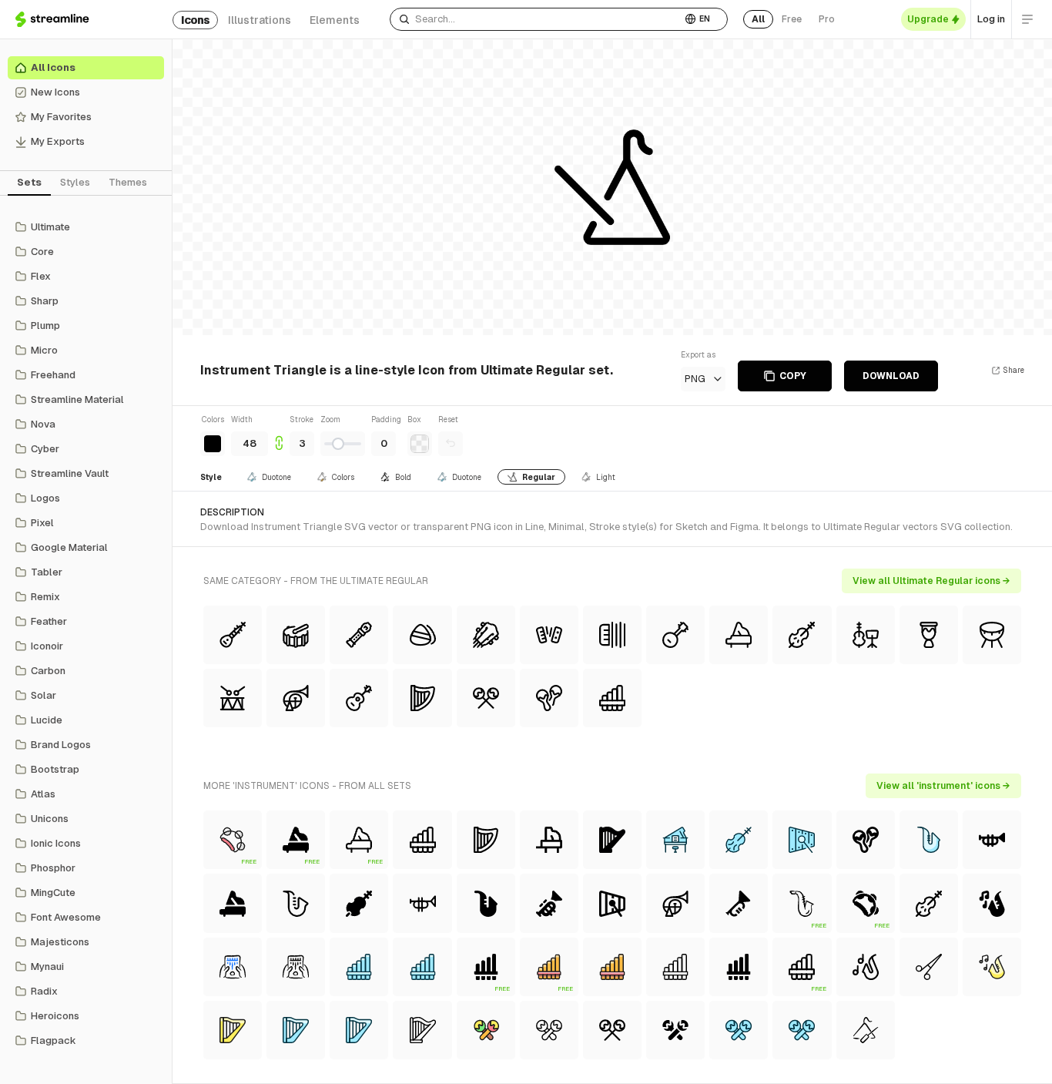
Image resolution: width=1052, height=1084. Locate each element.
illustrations (259, 20)
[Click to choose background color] (419, 444)
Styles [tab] (75, 182)
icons (195, 20)
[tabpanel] (86, 634)
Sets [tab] (29, 182)
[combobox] (535, 19)
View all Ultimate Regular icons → (931, 581)
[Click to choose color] (212, 444)
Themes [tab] (128, 182)
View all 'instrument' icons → (943, 785)
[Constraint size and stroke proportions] (278, 435)
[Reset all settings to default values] (450, 443)
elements (335, 20)
